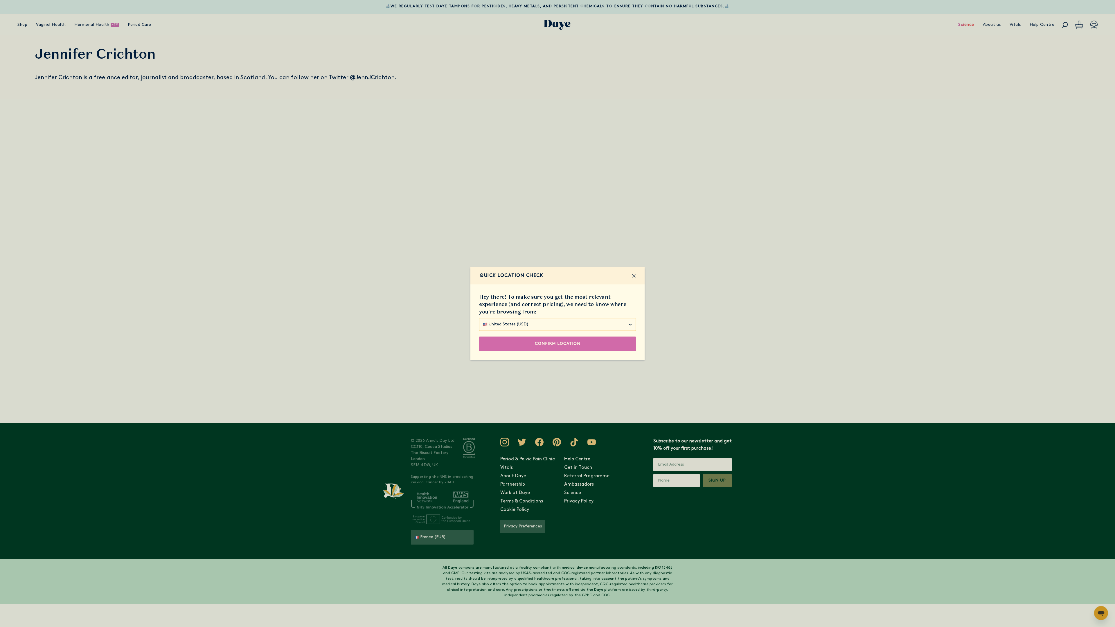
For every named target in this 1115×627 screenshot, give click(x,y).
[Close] (633, 275)
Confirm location (557, 343)
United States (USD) (508, 324)
